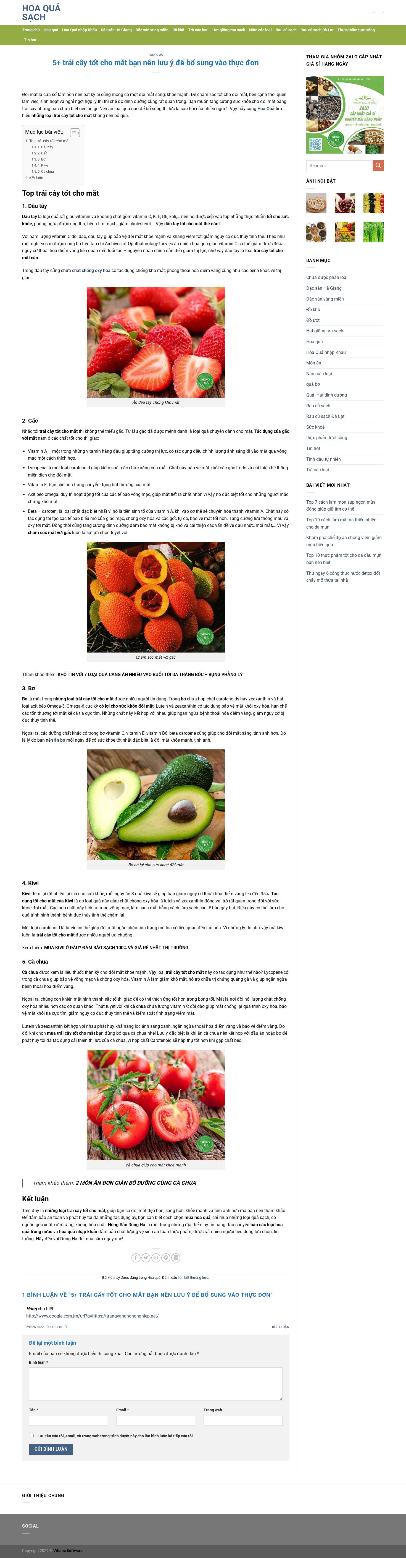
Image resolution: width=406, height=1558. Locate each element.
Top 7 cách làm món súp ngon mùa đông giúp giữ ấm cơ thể (341, 506)
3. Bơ (41, 159)
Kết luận (36, 178)
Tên (33, 1410)
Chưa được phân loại (326, 277)
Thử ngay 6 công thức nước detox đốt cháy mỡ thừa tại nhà (343, 577)
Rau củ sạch (286, 30)
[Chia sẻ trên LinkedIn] (175, 1257)
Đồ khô (178, 30)
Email (122, 1410)
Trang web (213, 1410)
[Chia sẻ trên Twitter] (146, 1257)
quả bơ (313, 384)
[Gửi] (378, 165)
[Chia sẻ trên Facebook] (136, 1257)
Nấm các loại (260, 30)
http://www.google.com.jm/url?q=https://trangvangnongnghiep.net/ (92, 1316)
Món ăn (313, 363)
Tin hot (30, 40)
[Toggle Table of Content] (72, 133)
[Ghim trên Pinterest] (165, 1257)
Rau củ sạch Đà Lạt (317, 30)
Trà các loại (198, 30)
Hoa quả (51, 30)
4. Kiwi (43, 165)
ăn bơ (59, 740)
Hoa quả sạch (41, 13)
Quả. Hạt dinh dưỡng (326, 395)
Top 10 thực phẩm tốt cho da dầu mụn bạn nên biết (343, 559)
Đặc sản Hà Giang (116, 30)
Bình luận (280, 1327)
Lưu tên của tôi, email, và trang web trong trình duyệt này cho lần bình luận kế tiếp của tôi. (116, 1436)
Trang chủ (31, 30)
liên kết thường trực (193, 1277)
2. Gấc (43, 153)
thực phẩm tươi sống (326, 437)
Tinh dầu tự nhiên (323, 459)
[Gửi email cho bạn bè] (155, 1257)
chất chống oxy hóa (90, 270)
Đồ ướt (313, 320)
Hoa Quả (266, 108)
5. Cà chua (46, 171)
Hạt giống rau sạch (228, 30)
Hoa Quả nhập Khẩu (79, 30)
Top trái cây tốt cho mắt (49, 141)
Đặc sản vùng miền (152, 30)
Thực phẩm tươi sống (356, 30)
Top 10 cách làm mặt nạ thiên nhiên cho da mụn (341, 523)
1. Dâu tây (45, 147)
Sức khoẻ (315, 427)
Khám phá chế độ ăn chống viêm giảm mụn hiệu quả (344, 541)
